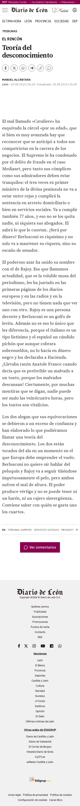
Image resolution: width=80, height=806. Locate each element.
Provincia (43, 21)
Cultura (40, 685)
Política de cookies (61, 794)
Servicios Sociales (46, 529)
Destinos (40, 706)
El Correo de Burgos (40, 746)
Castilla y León (40, 680)
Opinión (40, 711)
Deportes (40, 675)
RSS (40, 637)
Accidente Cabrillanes (45, 2)
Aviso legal (14, 794)
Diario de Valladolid (40, 741)
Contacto (40, 632)
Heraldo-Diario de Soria (40, 751)
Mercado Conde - (18, 2)
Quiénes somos (40, 606)
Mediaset (67, 529)
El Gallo (40, 716)
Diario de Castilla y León (40, 736)
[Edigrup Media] (40, 779)
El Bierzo (40, 665)
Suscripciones (40, 616)
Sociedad (61, 21)
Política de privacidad (35, 794)
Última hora (11, 21)
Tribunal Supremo (20, 529)
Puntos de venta (40, 627)
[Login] (74, 10)
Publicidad (40, 611)
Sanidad (40, 690)
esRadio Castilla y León (40, 762)
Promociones (40, 621)
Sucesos (40, 696)
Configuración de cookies (32, 800)
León (28, 21)
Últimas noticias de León (40, 721)
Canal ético (55, 800)
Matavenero (68, 2)
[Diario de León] (39, 10)
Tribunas (9, 31)
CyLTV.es (40, 756)
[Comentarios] (49, 68)
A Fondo (40, 701)
